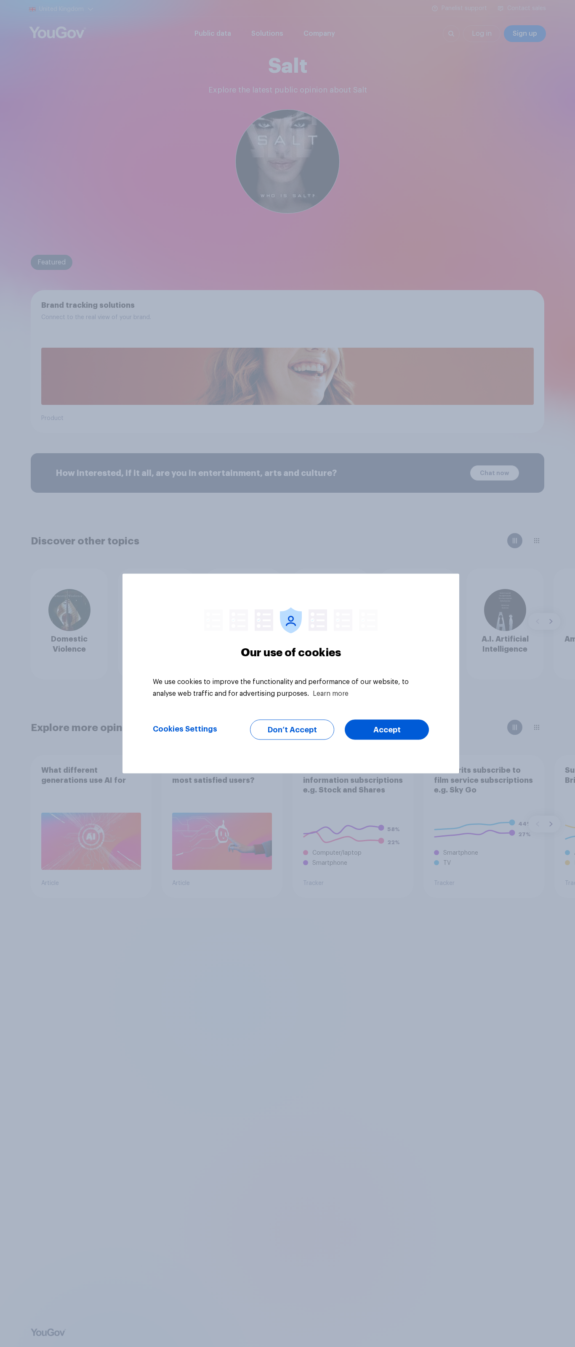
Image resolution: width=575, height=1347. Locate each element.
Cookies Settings (185, 729)
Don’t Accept (292, 730)
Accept (387, 730)
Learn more (331, 693)
